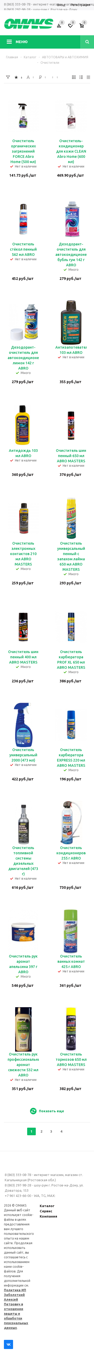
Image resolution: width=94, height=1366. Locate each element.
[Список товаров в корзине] (85, 27)
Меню (22, 42)
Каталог (47, 1206)
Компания (48, 1216)
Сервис (46, 1211)
